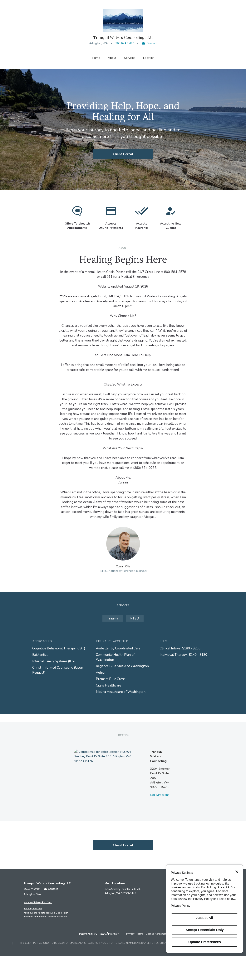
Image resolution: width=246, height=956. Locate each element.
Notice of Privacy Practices (38, 902)
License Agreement (156, 934)
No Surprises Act (33, 908)
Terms (140, 934)
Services (129, 58)
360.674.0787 (124, 43)
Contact (152, 43)
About (112, 58)
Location (148, 58)
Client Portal (123, 154)
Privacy (130, 934)
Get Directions (159, 795)
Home (96, 58)
